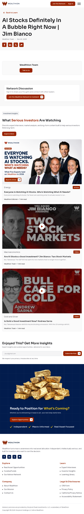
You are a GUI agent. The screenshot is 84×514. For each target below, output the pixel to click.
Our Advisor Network (12, 474)
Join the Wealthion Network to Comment (24, 97)
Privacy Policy (67, 489)
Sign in (70, 4)
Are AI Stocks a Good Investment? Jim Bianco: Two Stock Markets (37, 256)
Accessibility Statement (72, 496)
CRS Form (66, 485)
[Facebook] (4, 457)
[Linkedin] (9, 457)
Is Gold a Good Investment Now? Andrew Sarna (28, 321)
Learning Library (68, 474)
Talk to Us (26, 70)
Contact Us (8, 493)
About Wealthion (11, 485)
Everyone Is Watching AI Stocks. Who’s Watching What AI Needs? (37, 192)
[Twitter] (14, 457)
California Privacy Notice (72, 493)
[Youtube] (19, 457)
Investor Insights (68, 471)
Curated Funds (10, 471)
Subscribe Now (70, 353)
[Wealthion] (11, 4)
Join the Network (58, 4)
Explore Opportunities (20, 420)
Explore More (9, 134)
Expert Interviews (69, 467)
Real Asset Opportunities (14, 467)
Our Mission (9, 489)
